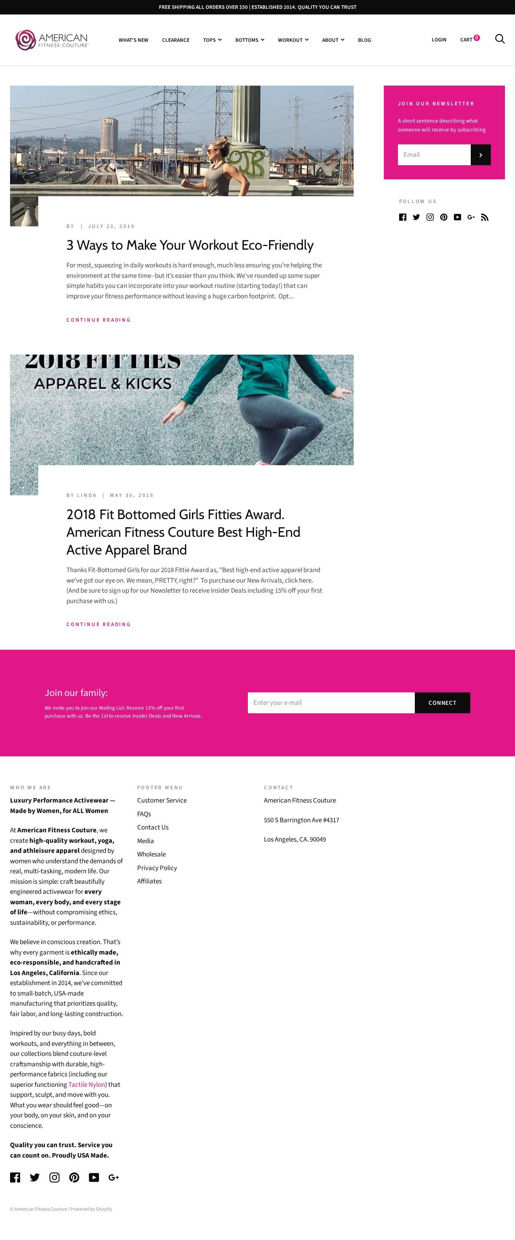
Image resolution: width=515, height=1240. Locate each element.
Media (145, 841)
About (330, 39)
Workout (290, 39)
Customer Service (162, 800)
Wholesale (151, 854)
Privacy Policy (157, 868)
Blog (364, 39)
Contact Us (153, 827)
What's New (133, 39)
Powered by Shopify (91, 1209)
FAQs (144, 814)
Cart (469, 39)
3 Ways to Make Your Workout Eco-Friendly (190, 244)
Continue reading (98, 320)
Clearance (176, 39)
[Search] (500, 39)
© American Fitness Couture (38, 1209)
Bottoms (246, 39)
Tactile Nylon (86, 1085)
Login (439, 39)
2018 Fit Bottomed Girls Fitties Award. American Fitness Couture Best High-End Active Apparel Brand (183, 532)
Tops (209, 39)
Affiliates (149, 881)
